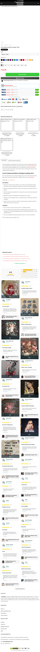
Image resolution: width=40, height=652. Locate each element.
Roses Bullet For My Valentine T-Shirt (33, 134)
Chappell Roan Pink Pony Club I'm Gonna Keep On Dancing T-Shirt (12, 436)
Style (2, 51)
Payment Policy (4, 628)
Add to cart (22, 74)
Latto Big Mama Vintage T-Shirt (31, 454)
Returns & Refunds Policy (6, 611)
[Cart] (38, 3)
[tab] (4, 160)
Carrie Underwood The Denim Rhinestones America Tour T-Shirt (16, 256)
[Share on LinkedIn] (12, 110)
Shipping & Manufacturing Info (14, 160)
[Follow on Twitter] (19, 0)
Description (4, 160)
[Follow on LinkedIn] (22, 0)
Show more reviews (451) (20, 588)
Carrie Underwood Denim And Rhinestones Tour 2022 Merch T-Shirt (17, 258)
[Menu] (1, 3)
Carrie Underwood (19, 106)
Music (10, 44)
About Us (2, 608)
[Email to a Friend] (8, 110)
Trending (6, 44)
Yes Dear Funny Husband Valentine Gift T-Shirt (20, 134)
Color (2, 57)
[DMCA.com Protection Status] (14, 648)
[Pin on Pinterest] (10, 110)
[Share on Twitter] (6, 110)
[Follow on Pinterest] (21, 0)
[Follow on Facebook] (17, 0)
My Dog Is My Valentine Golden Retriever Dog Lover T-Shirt (6, 153)
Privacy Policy (3, 613)
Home (2, 44)
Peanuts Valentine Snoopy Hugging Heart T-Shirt (7, 134)
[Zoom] (2, 42)
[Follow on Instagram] (18, 0)
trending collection (31, 165)
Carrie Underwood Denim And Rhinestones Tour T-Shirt (14, 254)
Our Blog (2, 622)
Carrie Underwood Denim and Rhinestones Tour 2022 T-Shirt (15, 260)
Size (2, 62)
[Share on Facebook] (4, 110)
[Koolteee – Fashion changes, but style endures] (20, 3)
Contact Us (3, 624)
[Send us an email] (20, 0)
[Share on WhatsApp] (2, 110)
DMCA (2, 631)
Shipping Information (5, 626)
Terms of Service (4, 615)
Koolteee (32, 177)
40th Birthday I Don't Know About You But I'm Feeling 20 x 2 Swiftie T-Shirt (12, 476)
